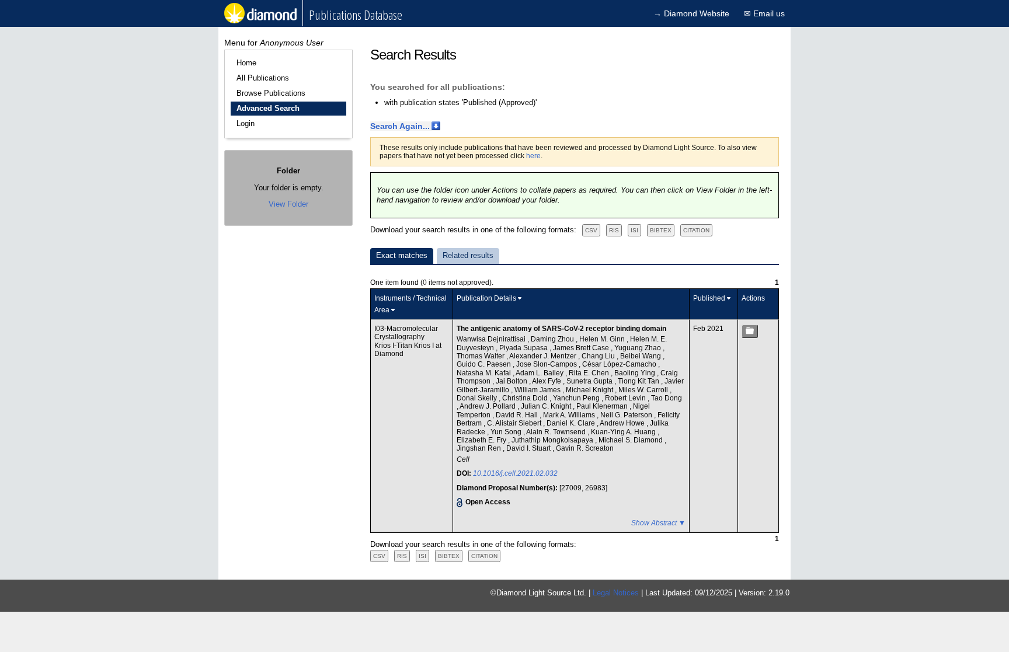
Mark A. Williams (570, 415)
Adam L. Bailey (540, 373)
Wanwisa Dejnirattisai (492, 339)
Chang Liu (599, 356)
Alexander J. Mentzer (543, 356)
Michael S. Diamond (631, 440)
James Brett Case (582, 348)
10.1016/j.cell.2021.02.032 (515, 473)
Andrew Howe (623, 423)
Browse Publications (270, 93)
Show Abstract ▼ (658, 523)
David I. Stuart (529, 448)
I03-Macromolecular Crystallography (406, 333)
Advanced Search (268, 108)
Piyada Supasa (524, 348)
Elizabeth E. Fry (482, 440)
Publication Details (486, 298)
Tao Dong (666, 398)
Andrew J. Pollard (488, 406)
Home (246, 62)
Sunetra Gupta (590, 381)
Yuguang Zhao (638, 348)
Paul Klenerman (602, 406)
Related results (468, 255)
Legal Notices (616, 592)
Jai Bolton (512, 381)
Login (245, 123)
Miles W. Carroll (644, 390)
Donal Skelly (478, 398)
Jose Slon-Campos (547, 364)
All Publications (262, 78)
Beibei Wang (641, 356)
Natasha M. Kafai (485, 373)
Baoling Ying (635, 373)
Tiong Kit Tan (639, 381)
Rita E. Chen (590, 373)
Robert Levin (626, 398)
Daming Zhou (553, 339)
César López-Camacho (620, 364)
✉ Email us (764, 13)
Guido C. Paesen (485, 364)
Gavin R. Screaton (585, 448)
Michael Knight (590, 390)
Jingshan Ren (480, 448)
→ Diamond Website (691, 13)
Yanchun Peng (577, 398)
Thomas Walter (481, 356)
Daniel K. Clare (572, 423)
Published (709, 298)
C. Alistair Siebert (515, 423)
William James (538, 390)
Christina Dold (525, 398)
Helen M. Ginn (603, 339)
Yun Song (506, 432)
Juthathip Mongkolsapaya (553, 440)
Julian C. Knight (547, 406)
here (533, 155)
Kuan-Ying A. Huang (624, 432)
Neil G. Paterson (627, 415)
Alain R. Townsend (556, 432)
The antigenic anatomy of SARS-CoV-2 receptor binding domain (561, 329)
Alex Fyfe (547, 381)
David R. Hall (518, 415)
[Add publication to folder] (750, 331)
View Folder (288, 204)
